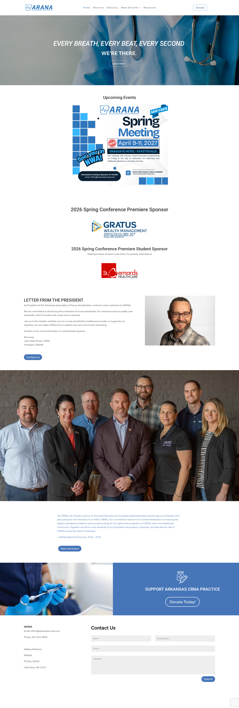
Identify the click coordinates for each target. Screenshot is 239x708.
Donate (200, 7)
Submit (208, 679)
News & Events (129, 8)
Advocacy (112, 8)
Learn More (119, 63)
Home (86, 8)
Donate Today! (182, 601)
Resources (150, 8)
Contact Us (33, 357)
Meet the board (70, 548)
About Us (98, 8)
